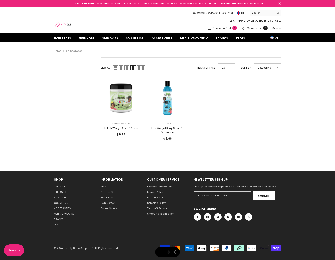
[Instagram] (207, 217)
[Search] (265, 13)
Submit (264, 196)
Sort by (246, 67)
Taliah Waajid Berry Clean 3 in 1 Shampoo (167, 130)
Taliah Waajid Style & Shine (121, 128)
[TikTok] (228, 217)
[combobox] (262, 13)
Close (279, 3)
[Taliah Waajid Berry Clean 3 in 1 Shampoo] (167, 98)
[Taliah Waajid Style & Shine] (121, 98)
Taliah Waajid (121, 123)
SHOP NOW (256, 3)
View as (105, 67)
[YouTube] (238, 217)
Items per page (206, 67)
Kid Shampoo (74, 51)
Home (57, 51)
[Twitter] (248, 217)
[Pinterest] (218, 217)
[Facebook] (197, 217)
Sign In (276, 28)
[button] (115, 67)
